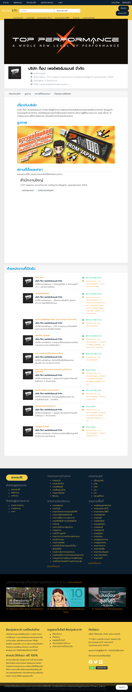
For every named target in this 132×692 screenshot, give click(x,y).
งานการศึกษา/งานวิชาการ (63, 517)
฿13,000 (89, 277)
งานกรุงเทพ (18, 17)
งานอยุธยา (98, 533)
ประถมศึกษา (99, 496)
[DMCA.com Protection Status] (98, 667)
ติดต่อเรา (56, 637)
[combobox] (36, 11)
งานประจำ (56, 480)
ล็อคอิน (123, 8)
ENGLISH (126, 2)
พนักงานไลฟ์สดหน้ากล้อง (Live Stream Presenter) (56, 319)
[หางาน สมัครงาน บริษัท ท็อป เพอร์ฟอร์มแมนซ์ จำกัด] (14, 72)
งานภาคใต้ (98, 558)
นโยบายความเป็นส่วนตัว (62, 646)
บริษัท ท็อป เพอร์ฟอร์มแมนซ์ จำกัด (56, 68)
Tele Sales (39, 277)
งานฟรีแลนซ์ (57, 486)
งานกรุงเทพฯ (99, 514)
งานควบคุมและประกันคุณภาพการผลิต (95, 302)
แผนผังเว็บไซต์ (58, 640)
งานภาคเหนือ (99, 548)
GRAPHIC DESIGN (42, 335)
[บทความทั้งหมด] (75, 582)
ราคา (60, 2)
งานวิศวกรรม (58, 539)
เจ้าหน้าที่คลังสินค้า (42, 293)
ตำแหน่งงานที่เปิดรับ (62, 93)
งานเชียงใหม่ (99, 520)
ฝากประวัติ (31, 2)
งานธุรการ (102, 396)
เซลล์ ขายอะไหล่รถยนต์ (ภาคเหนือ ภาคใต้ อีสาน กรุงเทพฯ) (53, 370)
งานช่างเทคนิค (89, 17)
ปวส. (96, 483)
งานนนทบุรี (98, 527)
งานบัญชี (30, 17)
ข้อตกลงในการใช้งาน (61, 643)
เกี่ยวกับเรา (57, 634)
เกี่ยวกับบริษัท (15, 93)
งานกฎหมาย (57, 505)
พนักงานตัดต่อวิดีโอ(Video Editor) (49, 353)
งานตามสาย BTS (44, 17)
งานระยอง (98, 536)
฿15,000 (97, 277)
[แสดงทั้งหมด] (53, 566)
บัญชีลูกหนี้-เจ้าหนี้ (42, 426)
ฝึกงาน (55, 496)
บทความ (14, 495)
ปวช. (96, 486)
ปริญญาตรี (98, 480)
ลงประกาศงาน (47, 2)
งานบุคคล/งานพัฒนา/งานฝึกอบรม (67, 558)
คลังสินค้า (98, 311)
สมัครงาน (18, 2)
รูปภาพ (28, 93)
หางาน (6, 2)
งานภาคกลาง (99, 545)
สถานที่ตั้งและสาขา (42, 93)
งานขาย (76, 17)
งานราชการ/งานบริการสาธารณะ (66, 536)
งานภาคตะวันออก (101, 551)
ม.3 (95, 492)
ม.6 (95, 489)
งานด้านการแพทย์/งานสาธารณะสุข (67, 561)
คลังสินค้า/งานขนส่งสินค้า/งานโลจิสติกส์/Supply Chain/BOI (95, 308)
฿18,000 (90, 320)
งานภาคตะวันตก (100, 555)
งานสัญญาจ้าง (58, 489)
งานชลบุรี (98, 517)
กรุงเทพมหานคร (28, 190)
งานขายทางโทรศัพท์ (92, 286)
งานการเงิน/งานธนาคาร (62, 527)
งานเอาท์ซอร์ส (58, 492)
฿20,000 (98, 294)
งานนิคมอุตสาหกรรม (102, 505)
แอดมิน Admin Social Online (47, 390)
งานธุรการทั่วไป (91, 399)
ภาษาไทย (115, 2)
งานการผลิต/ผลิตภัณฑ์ (62, 514)
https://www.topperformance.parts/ (51, 84)
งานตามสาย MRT (62, 17)
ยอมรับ (122, 687)
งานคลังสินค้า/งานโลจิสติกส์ (64, 520)
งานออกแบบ (99, 347)
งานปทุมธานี (99, 530)
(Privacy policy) (98, 686)
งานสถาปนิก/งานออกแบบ (63, 551)
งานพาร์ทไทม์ (58, 483)
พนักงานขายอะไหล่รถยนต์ (45, 406)
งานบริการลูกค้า (59, 533)
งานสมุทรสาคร (100, 542)
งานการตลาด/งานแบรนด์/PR (64, 511)
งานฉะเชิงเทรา (99, 524)
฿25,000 (98, 353)
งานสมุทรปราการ (101, 539)
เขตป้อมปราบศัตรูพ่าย (45, 190)
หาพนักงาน (16, 508)
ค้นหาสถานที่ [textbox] (65, 10)
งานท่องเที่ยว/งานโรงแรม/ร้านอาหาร (68, 555)
